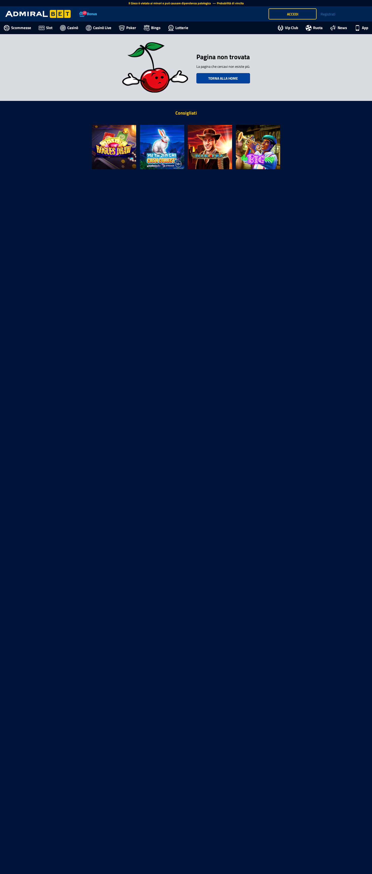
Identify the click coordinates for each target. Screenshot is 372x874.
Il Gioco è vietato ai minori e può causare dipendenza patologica (170, 3)
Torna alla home (223, 78)
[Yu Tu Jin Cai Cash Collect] (162, 147)
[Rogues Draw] (114, 147)
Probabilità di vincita (230, 3)
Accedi (292, 14)
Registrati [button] (328, 14)
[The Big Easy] (258, 147)
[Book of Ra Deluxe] (210, 147)
